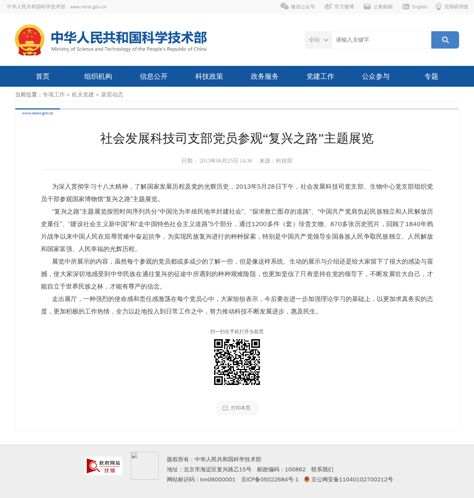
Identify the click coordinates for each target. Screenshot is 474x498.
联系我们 (322, 469)
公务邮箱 (383, 7)
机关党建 (83, 94)
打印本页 (241, 408)
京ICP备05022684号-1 (270, 479)
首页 (43, 76)
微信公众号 (303, 7)
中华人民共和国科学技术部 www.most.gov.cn (57, 7)
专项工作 (54, 94)
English (420, 7)
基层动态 (112, 94)
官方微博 (344, 7)
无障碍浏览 (456, 7)
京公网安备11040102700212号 (352, 479)
